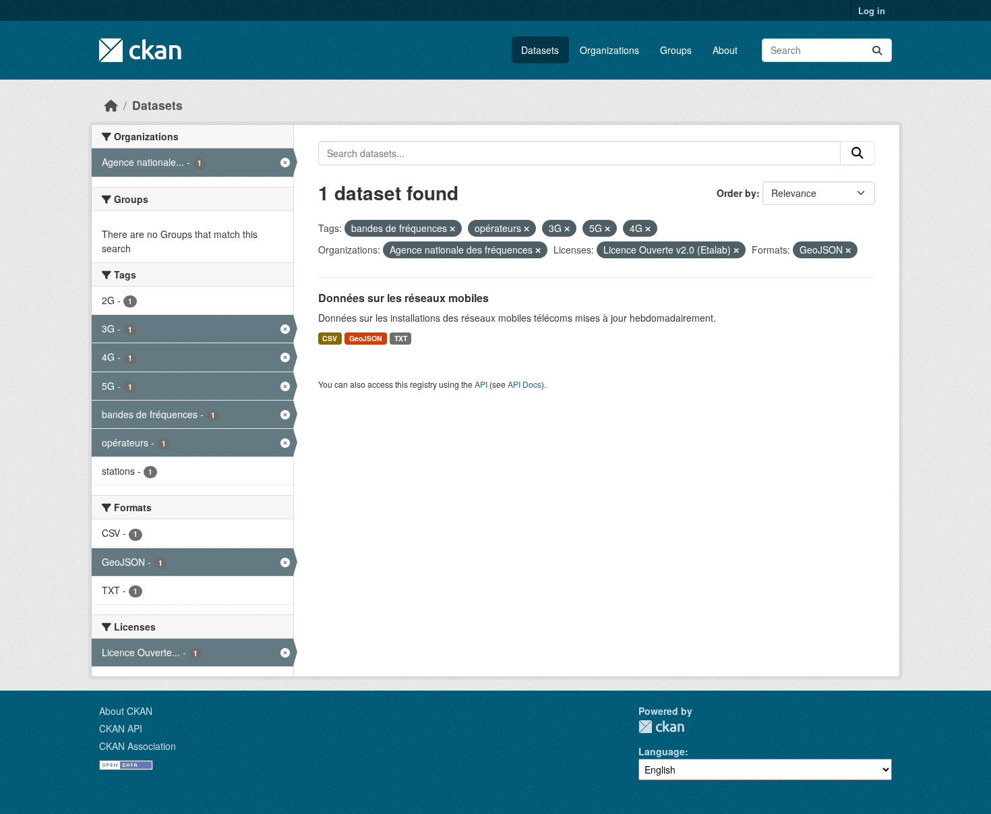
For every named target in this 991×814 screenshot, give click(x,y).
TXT (400, 338)
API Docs (524, 384)
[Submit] (877, 50)
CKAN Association (137, 746)
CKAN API (120, 728)
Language (661, 751)
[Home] (111, 104)
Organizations (609, 50)
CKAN (661, 727)
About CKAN (125, 711)
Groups (676, 50)
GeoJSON (365, 338)
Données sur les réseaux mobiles (403, 298)
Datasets (540, 50)
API (481, 384)
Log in (871, 10)
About (725, 50)
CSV (329, 338)
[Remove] (452, 228)
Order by (736, 193)
